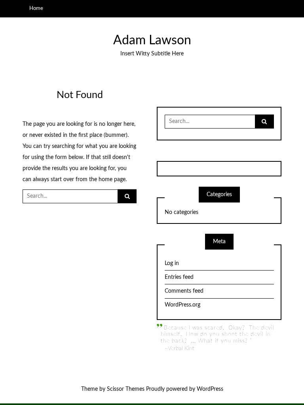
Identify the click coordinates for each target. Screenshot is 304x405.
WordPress (210, 389)
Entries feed (179, 277)
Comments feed (184, 291)
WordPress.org (182, 305)
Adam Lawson (152, 40)
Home (36, 8)
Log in (172, 263)
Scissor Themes (125, 389)
